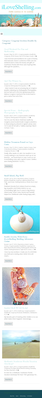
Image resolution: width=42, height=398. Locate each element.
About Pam (12, 396)
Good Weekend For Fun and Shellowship (16, 50)
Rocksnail (19, 312)
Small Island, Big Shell (14, 175)
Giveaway (33, 368)
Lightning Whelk (26, 180)
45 (17, 370)
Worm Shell (34, 182)
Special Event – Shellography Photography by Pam (16, 111)
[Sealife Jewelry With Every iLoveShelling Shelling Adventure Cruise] (21, 220)
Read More (8, 71)
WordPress (34, 393)
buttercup (21, 311)
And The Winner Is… (13, 81)
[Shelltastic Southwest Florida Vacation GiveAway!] (21, 344)
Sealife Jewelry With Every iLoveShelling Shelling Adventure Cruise (18, 239)
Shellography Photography (18, 86)
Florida (13, 151)
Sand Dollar (11, 182)
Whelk (28, 182)
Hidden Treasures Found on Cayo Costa (18, 143)
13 (28, 86)
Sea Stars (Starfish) (9, 370)
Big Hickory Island (23, 178)
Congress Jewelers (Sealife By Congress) (19, 179)
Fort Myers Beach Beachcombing (19, 247)
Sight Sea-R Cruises (26, 249)
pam (7, 54)
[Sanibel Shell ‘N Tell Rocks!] (21, 286)
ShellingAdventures (20, 182)
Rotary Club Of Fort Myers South (24, 56)
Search (17, 396)
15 (7, 314)
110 (28, 117)
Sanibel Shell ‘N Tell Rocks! (16, 308)
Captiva (21, 147)
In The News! (29, 396)
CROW (12, 56)
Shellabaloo (26, 312)
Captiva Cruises (28, 147)
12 (33, 249)
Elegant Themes (17, 393)
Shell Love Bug (22, 396)
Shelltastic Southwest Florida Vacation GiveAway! (20, 362)
